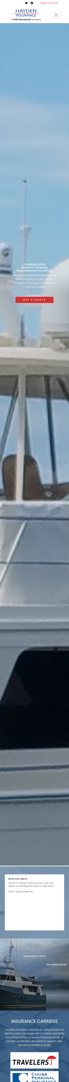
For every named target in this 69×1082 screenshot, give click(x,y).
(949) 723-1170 (49, 3)
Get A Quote (34, 300)
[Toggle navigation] (56, 15)
